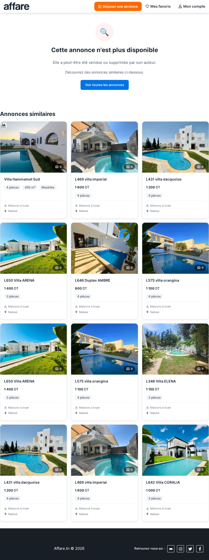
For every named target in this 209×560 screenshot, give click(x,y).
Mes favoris (160, 6)
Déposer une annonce (120, 6)
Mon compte (194, 6)
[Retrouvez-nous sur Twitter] (190, 548)
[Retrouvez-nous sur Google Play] (170, 548)
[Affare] (16, 6)
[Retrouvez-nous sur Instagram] (180, 548)
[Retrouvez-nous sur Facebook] (199, 548)
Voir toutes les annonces (104, 85)
